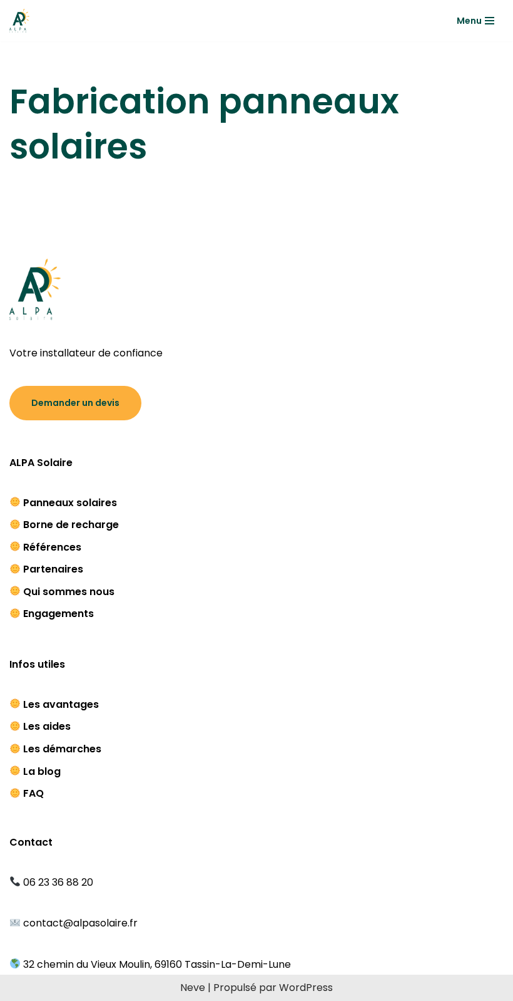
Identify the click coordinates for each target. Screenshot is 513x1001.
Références (52, 547)
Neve (192, 987)
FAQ (33, 793)
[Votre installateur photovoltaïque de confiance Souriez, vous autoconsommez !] (19, 21)
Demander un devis (75, 403)
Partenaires (53, 569)
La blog (42, 771)
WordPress (306, 987)
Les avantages (61, 704)
